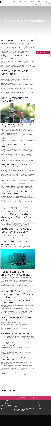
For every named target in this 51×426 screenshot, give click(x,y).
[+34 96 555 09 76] (13, 403)
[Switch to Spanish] (48, 2)
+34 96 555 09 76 (19, 403)
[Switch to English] (48, 5)
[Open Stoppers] (16, 1)
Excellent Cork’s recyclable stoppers (20, 284)
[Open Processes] (34, 1)
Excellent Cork (3, 92)
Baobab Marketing (27, 424)
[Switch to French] (48, 3)
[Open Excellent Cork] (26, 1)
